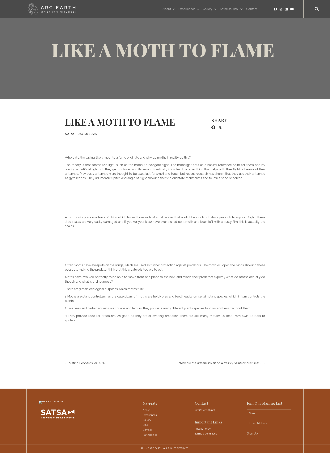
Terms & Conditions (206, 433)
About (167, 9)
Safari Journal (229, 9)
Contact (251, 9)
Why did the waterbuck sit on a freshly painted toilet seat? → (222, 363)
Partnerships (150, 434)
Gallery (207, 9)
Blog (145, 424)
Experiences (187, 9)
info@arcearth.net (205, 410)
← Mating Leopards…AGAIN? (85, 363)
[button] (316, 9)
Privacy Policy (203, 428)
